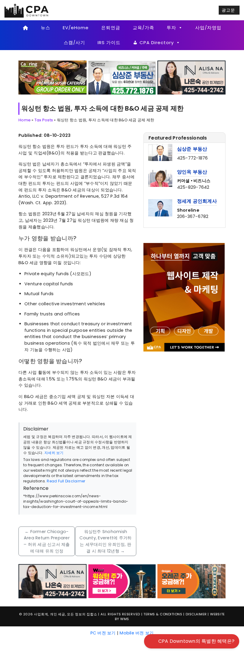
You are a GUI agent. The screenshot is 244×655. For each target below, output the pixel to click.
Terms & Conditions (162, 614)
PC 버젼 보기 (103, 633)
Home (24, 120)
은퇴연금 (110, 27)
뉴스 (45, 27)
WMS (124, 619)
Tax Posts (44, 120)
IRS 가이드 (109, 42)
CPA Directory (157, 42)
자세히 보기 (54, 452)
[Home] (25, 27)
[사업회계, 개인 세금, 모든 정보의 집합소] (26, 10)
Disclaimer (196, 614)
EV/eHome (76, 27)
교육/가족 (143, 27)
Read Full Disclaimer (66, 481)
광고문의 (228, 11)
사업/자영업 (208, 27)
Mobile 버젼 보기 (137, 633)
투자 (171, 27)
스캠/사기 (74, 42)
